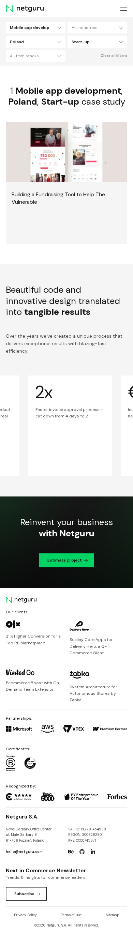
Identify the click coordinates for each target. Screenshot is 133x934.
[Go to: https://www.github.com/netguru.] (82, 852)
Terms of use (71, 915)
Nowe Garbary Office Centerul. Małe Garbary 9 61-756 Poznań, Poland (28, 835)
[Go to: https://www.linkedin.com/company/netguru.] (93, 852)
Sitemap (112, 915)
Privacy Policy (25, 915)
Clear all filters (114, 55)
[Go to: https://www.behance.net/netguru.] (71, 852)
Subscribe (24, 894)
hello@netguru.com (24, 851)
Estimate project (64, 560)
